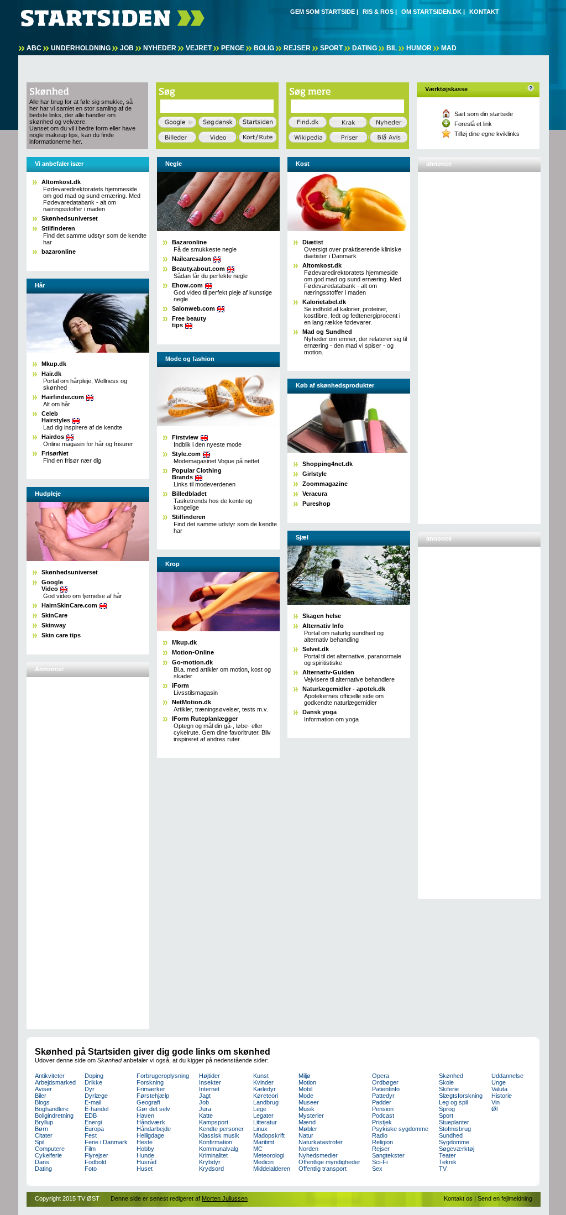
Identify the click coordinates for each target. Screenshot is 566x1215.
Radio (379, 1135)
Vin (495, 1102)
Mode (305, 1095)
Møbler (307, 1128)
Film (90, 1148)
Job (127, 48)
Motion (307, 1082)
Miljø (304, 1075)
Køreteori (265, 1095)
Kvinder (263, 1082)
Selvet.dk (315, 649)
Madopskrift (269, 1135)
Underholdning (81, 48)
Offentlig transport (322, 1168)
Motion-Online (193, 652)
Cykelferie (48, 1155)
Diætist (312, 242)
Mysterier (311, 1115)
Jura (205, 1109)
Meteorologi (268, 1155)
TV (443, 1168)
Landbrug (266, 1102)
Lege (259, 1109)
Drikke (93, 1082)
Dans (42, 1162)
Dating (364, 48)
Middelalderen (271, 1168)
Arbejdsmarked (55, 1082)
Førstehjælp (153, 1095)
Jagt (205, 1095)
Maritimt (263, 1142)
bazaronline (58, 251)
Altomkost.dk (61, 182)
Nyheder (159, 48)
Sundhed (451, 1135)
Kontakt (484, 11)
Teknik (448, 1162)
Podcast (383, 1115)
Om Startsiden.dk (431, 11)
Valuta (499, 1089)
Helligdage (150, 1135)
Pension (383, 1109)
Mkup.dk (53, 363)
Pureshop (316, 503)
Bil (391, 48)
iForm (180, 685)
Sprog (447, 1109)
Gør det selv (153, 1109)
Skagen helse (321, 615)
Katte (206, 1115)
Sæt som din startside (483, 114)
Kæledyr (264, 1089)
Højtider (209, 1075)
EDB (91, 1115)
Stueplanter (454, 1122)
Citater (44, 1135)
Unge (498, 1082)
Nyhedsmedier (318, 1155)
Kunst (261, 1075)
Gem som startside (322, 11)
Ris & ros (378, 11)
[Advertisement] (73, 848)
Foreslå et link (473, 124)
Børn (41, 1128)
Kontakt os (458, 1198)
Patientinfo (386, 1089)
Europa (94, 1128)
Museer (308, 1102)
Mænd (307, 1122)
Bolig (264, 48)
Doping (94, 1075)
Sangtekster (388, 1155)
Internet (209, 1089)
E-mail (93, 1102)
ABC (34, 48)
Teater (447, 1155)
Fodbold (95, 1162)
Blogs (42, 1102)
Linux (260, 1128)
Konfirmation (215, 1142)
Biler (40, 1095)
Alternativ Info (323, 625)
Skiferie (449, 1089)
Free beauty (189, 321)
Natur (305, 1135)
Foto (91, 1168)
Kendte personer (221, 1128)
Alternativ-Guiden (328, 672)
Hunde (145, 1155)
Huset (145, 1168)
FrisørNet (55, 453)
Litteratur (265, 1122)
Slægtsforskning (461, 1095)
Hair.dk (51, 373)
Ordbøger (385, 1082)
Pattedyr (383, 1095)
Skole (446, 1082)
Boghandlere (52, 1109)
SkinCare (54, 615)
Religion (382, 1142)
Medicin (263, 1162)
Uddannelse (507, 1075)
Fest (91, 1135)
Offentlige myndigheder (329, 1162)
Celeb (55, 416)
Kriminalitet (213, 1155)
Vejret (199, 48)
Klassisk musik (219, 1135)
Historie (501, 1095)
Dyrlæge (96, 1095)
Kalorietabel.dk (324, 301)
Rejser (297, 48)
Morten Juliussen (225, 1198)
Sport (331, 48)
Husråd (146, 1162)
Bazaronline (189, 242)
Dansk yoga (319, 712)
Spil (39, 1142)
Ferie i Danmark (106, 1142)
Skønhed (451, 1075)
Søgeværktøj (456, 1148)
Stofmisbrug (455, 1128)
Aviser (43, 1089)
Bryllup (44, 1122)
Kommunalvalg (218, 1148)
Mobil (305, 1089)
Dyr (90, 1089)
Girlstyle (314, 473)
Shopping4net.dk (327, 463)
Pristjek (382, 1122)
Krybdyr (210, 1162)
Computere (50, 1148)
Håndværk (151, 1122)
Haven (145, 1115)
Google (52, 585)
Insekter (210, 1082)
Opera (380, 1075)
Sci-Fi (379, 1162)
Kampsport (213, 1122)
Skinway (53, 625)
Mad (449, 48)
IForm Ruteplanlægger (205, 718)
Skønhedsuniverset (69, 218)
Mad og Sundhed (327, 331)
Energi (93, 1122)
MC (258, 1148)
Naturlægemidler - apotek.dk (343, 688)
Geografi (148, 1102)
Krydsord (211, 1168)
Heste (145, 1142)
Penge (232, 48)
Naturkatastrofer (320, 1142)
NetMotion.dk (191, 702)
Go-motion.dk (192, 662)
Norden (308, 1148)
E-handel (96, 1109)
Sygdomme (454, 1142)
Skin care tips (61, 635)
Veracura (314, 493)
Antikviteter (50, 1075)
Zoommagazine (325, 483)
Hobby (145, 1148)
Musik (306, 1109)
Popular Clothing (197, 473)
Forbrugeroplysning (163, 1075)
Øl (494, 1109)
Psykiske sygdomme (400, 1128)
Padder (381, 1102)
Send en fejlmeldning (505, 1198)
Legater (263, 1115)
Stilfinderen (58, 228)
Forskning (150, 1082)
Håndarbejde (154, 1128)
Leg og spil (453, 1102)
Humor (419, 48)
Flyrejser (96, 1155)
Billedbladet (189, 493)
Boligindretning (54, 1115)
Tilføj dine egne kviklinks (487, 133)
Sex (377, 1168)
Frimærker (151, 1089)
